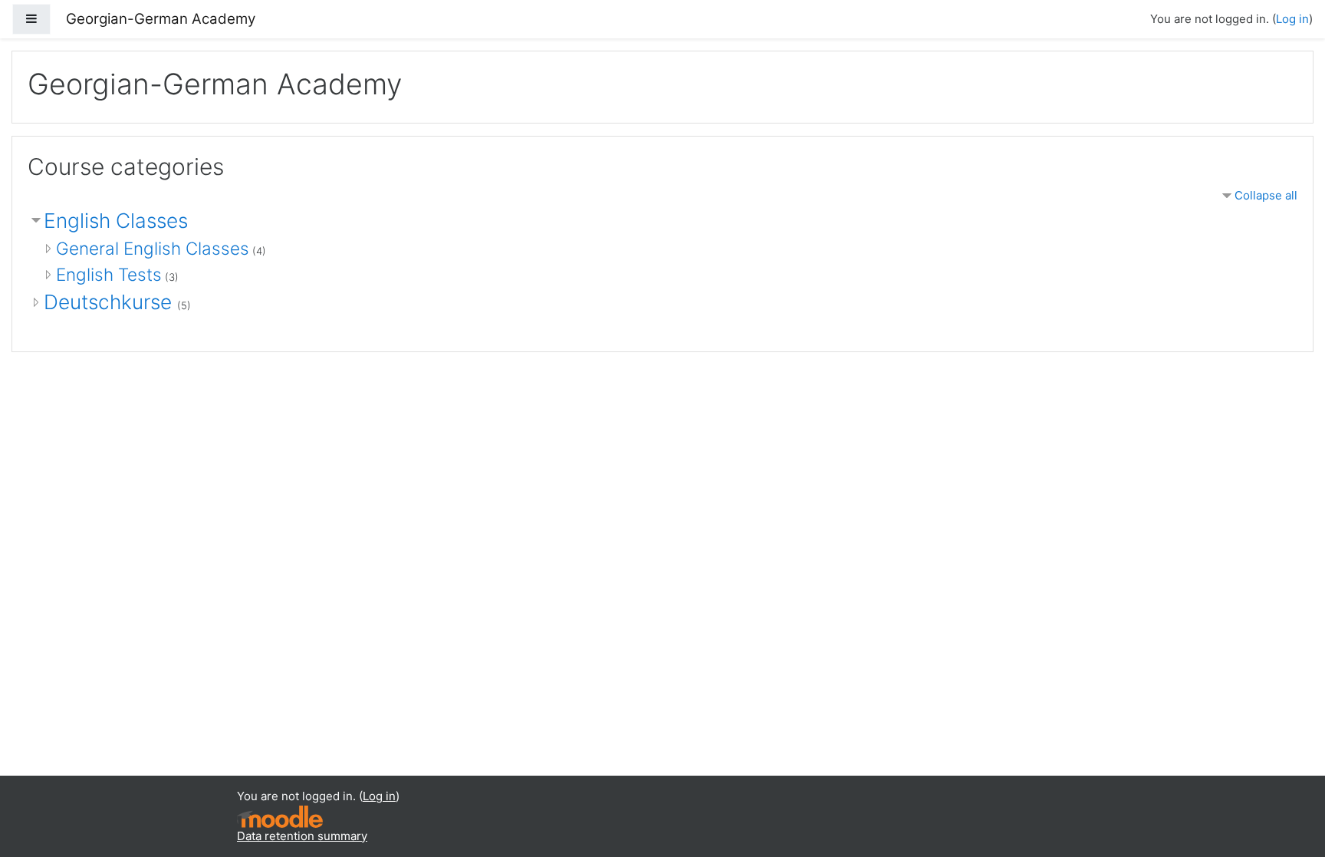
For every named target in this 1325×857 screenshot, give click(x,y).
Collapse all (1266, 195)
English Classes (116, 220)
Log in (1292, 19)
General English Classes (152, 248)
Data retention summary (302, 836)
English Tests (109, 274)
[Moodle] (280, 815)
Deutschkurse (110, 302)
